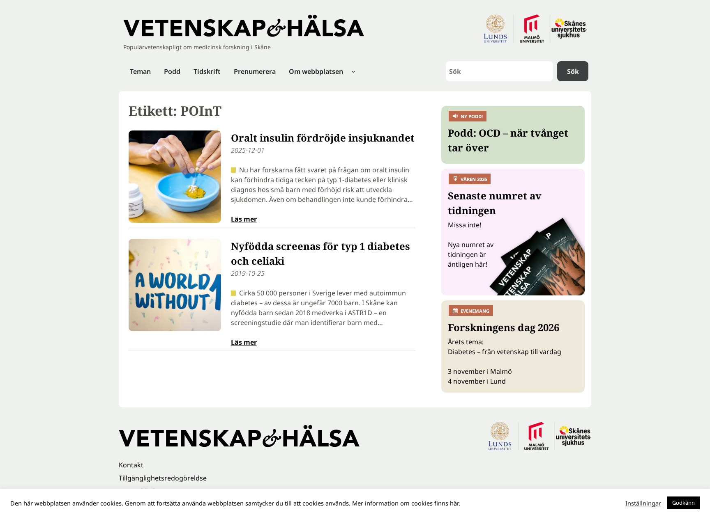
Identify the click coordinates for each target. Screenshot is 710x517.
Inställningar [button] (643, 503)
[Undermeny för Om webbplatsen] (353, 71)
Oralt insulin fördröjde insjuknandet (323, 137)
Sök (573, 71)
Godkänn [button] (683, 502)
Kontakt (131, 464)
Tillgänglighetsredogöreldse (163, 478)
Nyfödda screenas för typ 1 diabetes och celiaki (320, 253)
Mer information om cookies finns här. (406, 503)
